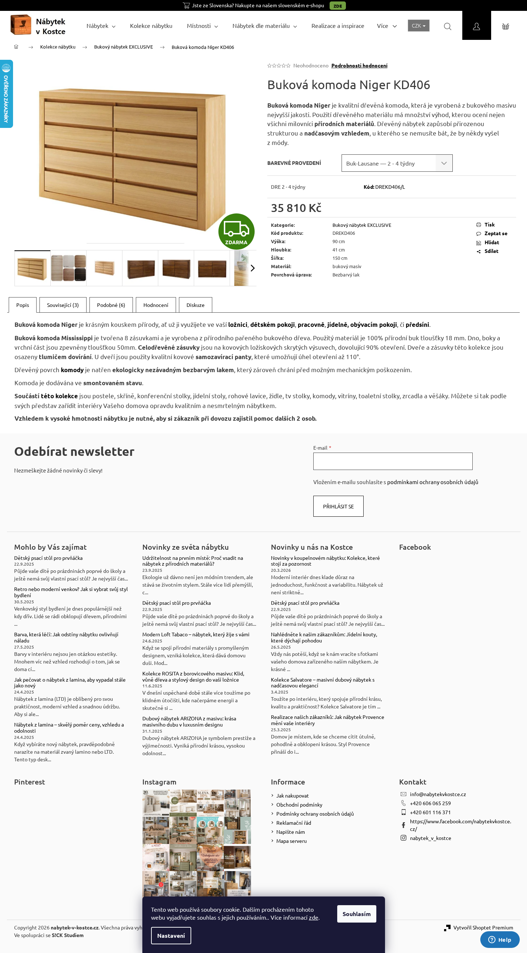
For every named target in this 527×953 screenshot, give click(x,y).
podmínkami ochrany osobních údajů (432, 481)
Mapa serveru (291, 840)
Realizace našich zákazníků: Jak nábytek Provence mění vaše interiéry (327, 720)
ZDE (338, 6)
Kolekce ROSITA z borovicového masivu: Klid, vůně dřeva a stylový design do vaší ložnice (193, 676)
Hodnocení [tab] (155, 304)
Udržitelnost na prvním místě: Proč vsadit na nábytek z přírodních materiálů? (192, 561)
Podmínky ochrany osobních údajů (315, 813)
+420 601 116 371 (430, 812)
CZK (417, 25)
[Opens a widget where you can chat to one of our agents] (500, 940)
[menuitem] (101, 25)
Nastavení (171, 935)
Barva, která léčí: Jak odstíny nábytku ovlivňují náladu (66, 637)
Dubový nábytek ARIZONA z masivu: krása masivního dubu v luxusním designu (189, 721)
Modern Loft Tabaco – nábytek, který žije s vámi (196, 634)
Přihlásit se (338, 506)
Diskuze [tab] (196, 304)
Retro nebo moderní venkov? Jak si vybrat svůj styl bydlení (71, 592)
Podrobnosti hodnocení (359, 65)
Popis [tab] (22, 304)
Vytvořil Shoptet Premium (483, 927)
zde (313, 917)
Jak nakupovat (292, 795)
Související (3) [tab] (63, 304)
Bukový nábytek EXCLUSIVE (361, 225)
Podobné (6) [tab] (111, 304)
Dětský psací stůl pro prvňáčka (48, 558)
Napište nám (290, 831)
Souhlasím (357, 913)
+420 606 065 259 (430, 803)
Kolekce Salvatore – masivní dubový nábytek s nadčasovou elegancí (323, 683)
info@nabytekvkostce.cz (438, 794)
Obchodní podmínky (299, 804)
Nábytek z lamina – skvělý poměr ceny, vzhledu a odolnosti (69, 727)
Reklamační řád (293, 822)
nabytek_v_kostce (430, 838)
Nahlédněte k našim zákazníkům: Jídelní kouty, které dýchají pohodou (324, 637)
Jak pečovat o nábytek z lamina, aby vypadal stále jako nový (70, 683)
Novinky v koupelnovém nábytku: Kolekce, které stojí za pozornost (325, 561)
